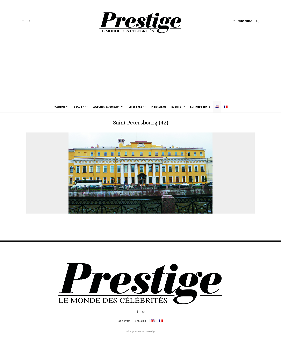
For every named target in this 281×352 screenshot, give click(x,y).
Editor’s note (200, 106)
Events (176, 106)
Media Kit (140, 321)
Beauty (79, 106)
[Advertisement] (140, 70)
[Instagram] (29, 21)
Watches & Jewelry (106, 106)
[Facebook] (23, 21)
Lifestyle (135, 106)
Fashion (59, 106)
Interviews (158, 106)
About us (124, 321)
